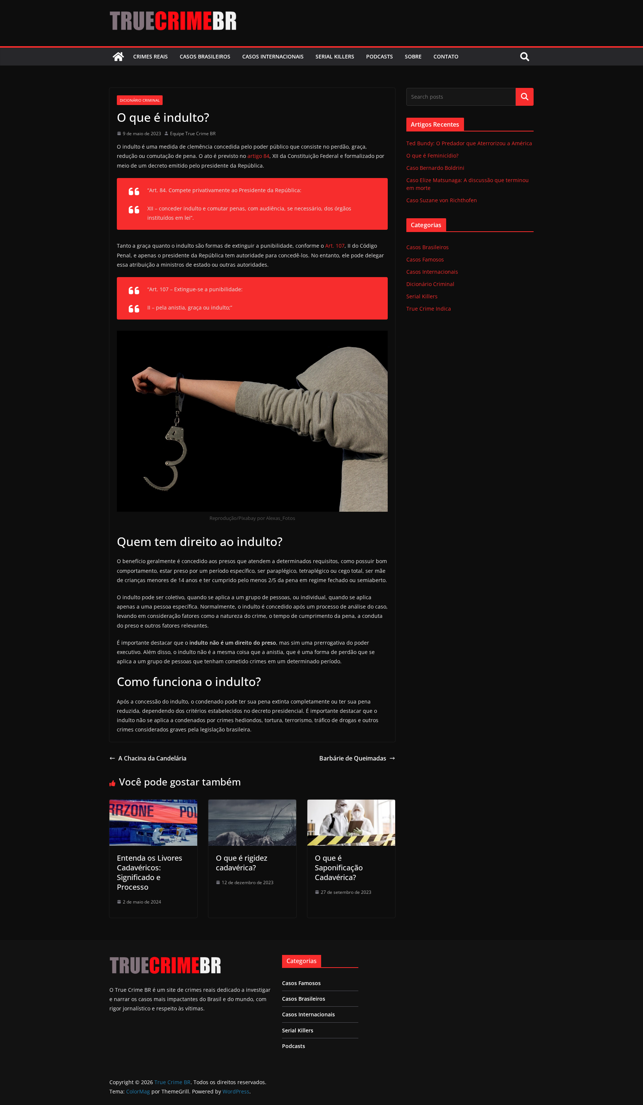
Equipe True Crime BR (192, 133)
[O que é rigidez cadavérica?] (252, 805)
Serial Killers (335, 56)
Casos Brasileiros (205, 56)
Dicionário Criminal (140, 100)
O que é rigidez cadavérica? (241, 863)
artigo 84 (258, 155)
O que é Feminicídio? (432, 155)
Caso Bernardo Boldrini (435, 167)
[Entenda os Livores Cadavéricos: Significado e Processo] (153, 805)
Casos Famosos (425, 259)
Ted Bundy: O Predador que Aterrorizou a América (469, 143)
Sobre (413, 56)
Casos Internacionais (273, 56)
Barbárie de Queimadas (352, 758)
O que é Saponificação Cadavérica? (339, 867)
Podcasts (379, 56)
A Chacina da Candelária (152, 758)
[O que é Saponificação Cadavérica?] (351, 805)
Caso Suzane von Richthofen (441, 200)
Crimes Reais (150, 56)
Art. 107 (335, 245)
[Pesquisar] (525, 97)
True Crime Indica (428, 308)
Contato (446, 56)
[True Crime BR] (118, 57)
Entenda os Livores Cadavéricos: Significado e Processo (149, 872)
